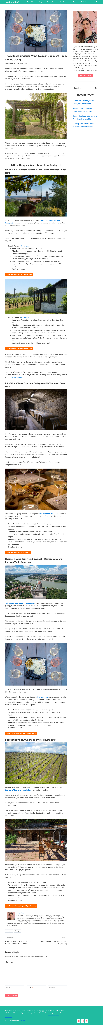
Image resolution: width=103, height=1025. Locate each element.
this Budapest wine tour (49, 514)
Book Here (25, 317)
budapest (9, 931)
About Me (30, 2)
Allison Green (11, 63)
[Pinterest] (86, 1021)
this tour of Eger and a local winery (18, 790)
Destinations (51, 2)
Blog (40, 2)
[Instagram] (82, 1021)
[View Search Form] (96, 2)
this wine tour (42, 697)
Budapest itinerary (16, 377)
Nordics (72, 2)
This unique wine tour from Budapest (19, 603)
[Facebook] (78, 1021)
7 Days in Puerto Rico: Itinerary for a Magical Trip (53, 941)
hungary (18, 931)
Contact (83, 2)
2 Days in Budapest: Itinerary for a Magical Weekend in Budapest (18, 941)
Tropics (62, 2)
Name (9, 987)
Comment (10, 962)
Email (30, 987)
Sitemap (22, 1020)
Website (52, 987)
